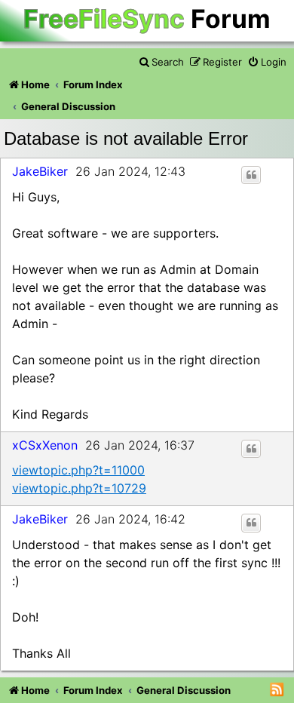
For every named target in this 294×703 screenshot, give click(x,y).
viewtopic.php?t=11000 (78, 469)
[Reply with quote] (251, 175)
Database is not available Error (126, 138)
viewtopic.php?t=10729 (79, 488)
